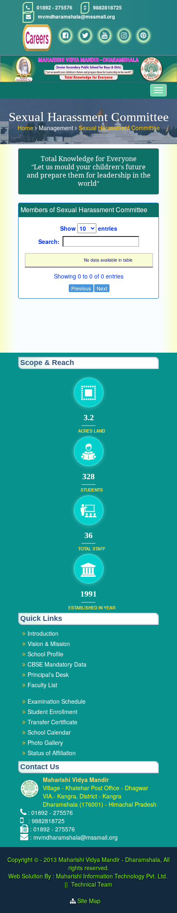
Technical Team (91, 884)
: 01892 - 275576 (50, 812)
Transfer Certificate (52, 722)
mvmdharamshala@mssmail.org (76, 16)
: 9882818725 (45, 821)
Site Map (92, 901)
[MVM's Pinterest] (143, 35)
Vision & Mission (49, 643)
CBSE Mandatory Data (57, 664)
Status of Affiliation (52, 753)
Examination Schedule (57, 701)
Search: (49, 241)
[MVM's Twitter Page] (85, 35)
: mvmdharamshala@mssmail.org (74, 837)
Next (102, 288)
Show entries (88, 228)
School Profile (45, 654)
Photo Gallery (45, 742)
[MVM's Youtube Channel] (105, 35)
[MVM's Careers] (37, 37)
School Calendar (49, 732)
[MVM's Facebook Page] (66, 35)
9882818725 (107, 7)
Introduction (43, 633)
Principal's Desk (48, 674)
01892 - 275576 (54, 7)
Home (26, 128)
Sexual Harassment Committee (119, 128)
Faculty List (42, 685)
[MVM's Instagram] (124, 35)
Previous (81, 288)
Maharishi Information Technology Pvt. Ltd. (111, 876)
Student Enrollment (52, 711)
